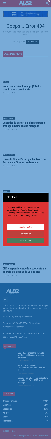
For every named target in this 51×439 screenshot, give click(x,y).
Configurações (25, 227)
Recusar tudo (25, 234)
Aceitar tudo (25, 240)
